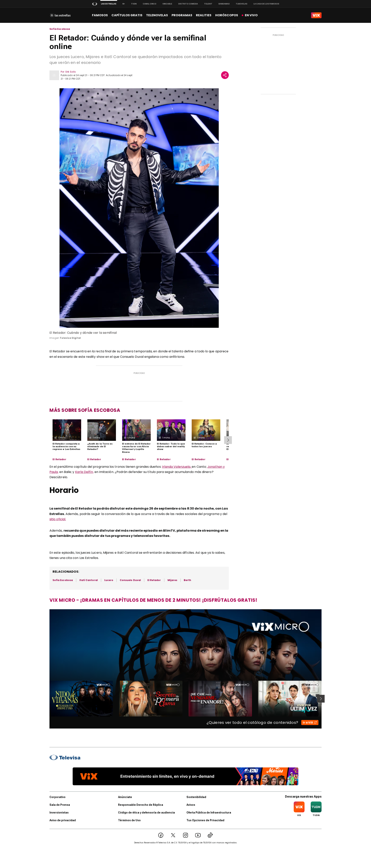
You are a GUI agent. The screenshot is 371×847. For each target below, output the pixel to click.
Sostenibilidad (196, 797)
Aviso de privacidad (62, 820)
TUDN (134, 4)
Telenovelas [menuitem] (157, 15)
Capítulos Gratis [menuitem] (126, 15)
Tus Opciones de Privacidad (205, 820)
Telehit (208, 4)
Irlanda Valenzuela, (177, 466)
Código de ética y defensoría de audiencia (146, 812)
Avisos (190, 804)
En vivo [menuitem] (251, 15)
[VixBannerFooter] (185, 776)
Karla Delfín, (84, 472)
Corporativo (57, 797)
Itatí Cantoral (88, 580)
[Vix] (316, 15)
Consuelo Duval (130, 580)
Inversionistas (59, 812)
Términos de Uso (129, 820)
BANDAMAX (224, 4)
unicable (167, 4)
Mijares (172, 580)
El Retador (59, 459)
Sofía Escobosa (59, 29)
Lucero (108, 580)
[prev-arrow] (47, 698)
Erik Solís (71, 71)
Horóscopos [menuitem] (226, 15)
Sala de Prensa (59, 804)
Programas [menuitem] (182, 15)
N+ (124, 4)
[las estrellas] (60, 15)
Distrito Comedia (188, 4)
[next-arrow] (228, 440)
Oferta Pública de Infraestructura (208, 812)
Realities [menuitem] (203, 15)
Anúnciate (125, 797)
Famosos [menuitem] (100, 15)
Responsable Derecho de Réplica (140, 804)
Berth (187, 580)
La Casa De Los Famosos (266, 4)
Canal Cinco (149, 4)
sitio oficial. (57, 519)
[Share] (225, 75)
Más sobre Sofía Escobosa (84, 410)
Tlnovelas (241, 4)
